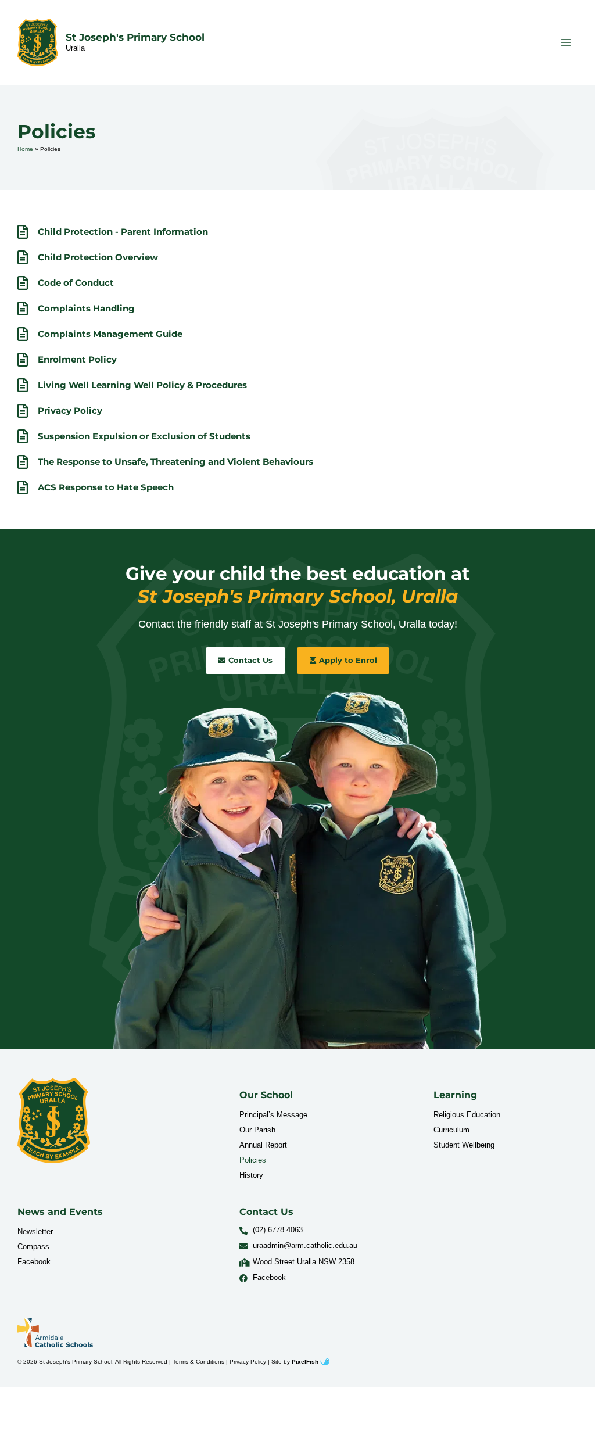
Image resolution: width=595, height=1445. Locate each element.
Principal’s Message (273, 1114)
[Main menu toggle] (566, 42)
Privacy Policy (248, 1361)
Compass (33, 1246)
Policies (252, 1160)
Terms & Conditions (198, 1361)
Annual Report (263, 1145)
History (251, 1175)
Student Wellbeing (463, 1145)
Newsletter (35, 1231)
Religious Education (466, 1114)
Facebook (34, 1261)
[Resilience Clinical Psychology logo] (53, 1120)
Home (25, 149)
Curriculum (451, 1129)
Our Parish (257, 1129)
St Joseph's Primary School (135, 37)
